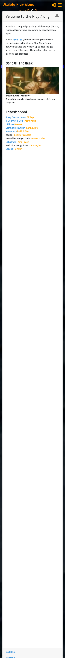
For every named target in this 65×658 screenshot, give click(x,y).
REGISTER (17, 39)
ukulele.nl (10, 652)
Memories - (17, 131)
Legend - (14, 149)
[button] (60, 5)
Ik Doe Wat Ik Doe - (21, 121)
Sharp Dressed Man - (20, 117)
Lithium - (14, 124)
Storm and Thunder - (22, 128)
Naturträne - (17, 142)
